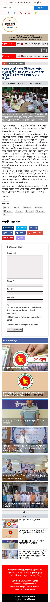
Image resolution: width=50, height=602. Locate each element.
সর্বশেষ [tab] (25, 512)
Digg (34, 228)
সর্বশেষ (20, 63)
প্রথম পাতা (14, 63)
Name (10, 281)
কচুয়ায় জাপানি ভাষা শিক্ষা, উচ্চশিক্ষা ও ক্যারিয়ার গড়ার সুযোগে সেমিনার (24, 477)
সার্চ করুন (41, 8)
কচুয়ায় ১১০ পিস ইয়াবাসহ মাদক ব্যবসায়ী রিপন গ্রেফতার (23, 422)
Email (10, 289)
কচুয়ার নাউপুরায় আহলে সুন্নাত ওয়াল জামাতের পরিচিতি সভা (23, 504)
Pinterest (9, 238)
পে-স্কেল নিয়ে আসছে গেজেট (15, 368)
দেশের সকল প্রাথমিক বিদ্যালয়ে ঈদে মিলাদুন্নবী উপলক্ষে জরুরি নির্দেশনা (23, 394)
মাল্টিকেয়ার (31, 599)
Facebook (8, 228)
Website (10, 297)
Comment (11, 253)
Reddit (21, 233)
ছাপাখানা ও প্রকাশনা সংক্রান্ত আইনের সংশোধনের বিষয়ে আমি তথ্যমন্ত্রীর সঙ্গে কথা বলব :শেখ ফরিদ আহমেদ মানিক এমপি (24, 448)
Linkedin (8, 233)
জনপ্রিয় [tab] (25, 516)
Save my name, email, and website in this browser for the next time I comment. (24, 310)
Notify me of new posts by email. (24, 324)
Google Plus (36, 233)
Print (21, 238)
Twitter (22, 228)
